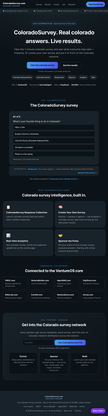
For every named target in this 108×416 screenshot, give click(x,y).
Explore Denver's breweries (27, 134)
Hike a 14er (20, 127)
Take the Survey (96, 4)
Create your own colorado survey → (63, 179)
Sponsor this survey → (87, 173)
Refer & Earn (98, 411)
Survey (39, 4)
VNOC (38, 406)
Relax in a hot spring (24, 154)
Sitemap (78, 411)
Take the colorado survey (42, 65)
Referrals (73, 406)
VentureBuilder (49, 406)
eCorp (82, 406)
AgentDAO (62, 406)
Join (63, 4)
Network (71, 4)
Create (56, 4)
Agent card (68, 411)
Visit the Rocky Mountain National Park (32, 140)
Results (48, 4)
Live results (28, 406)
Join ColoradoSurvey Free (70, 342)
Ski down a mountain (24, 147)
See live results (70, 65)
